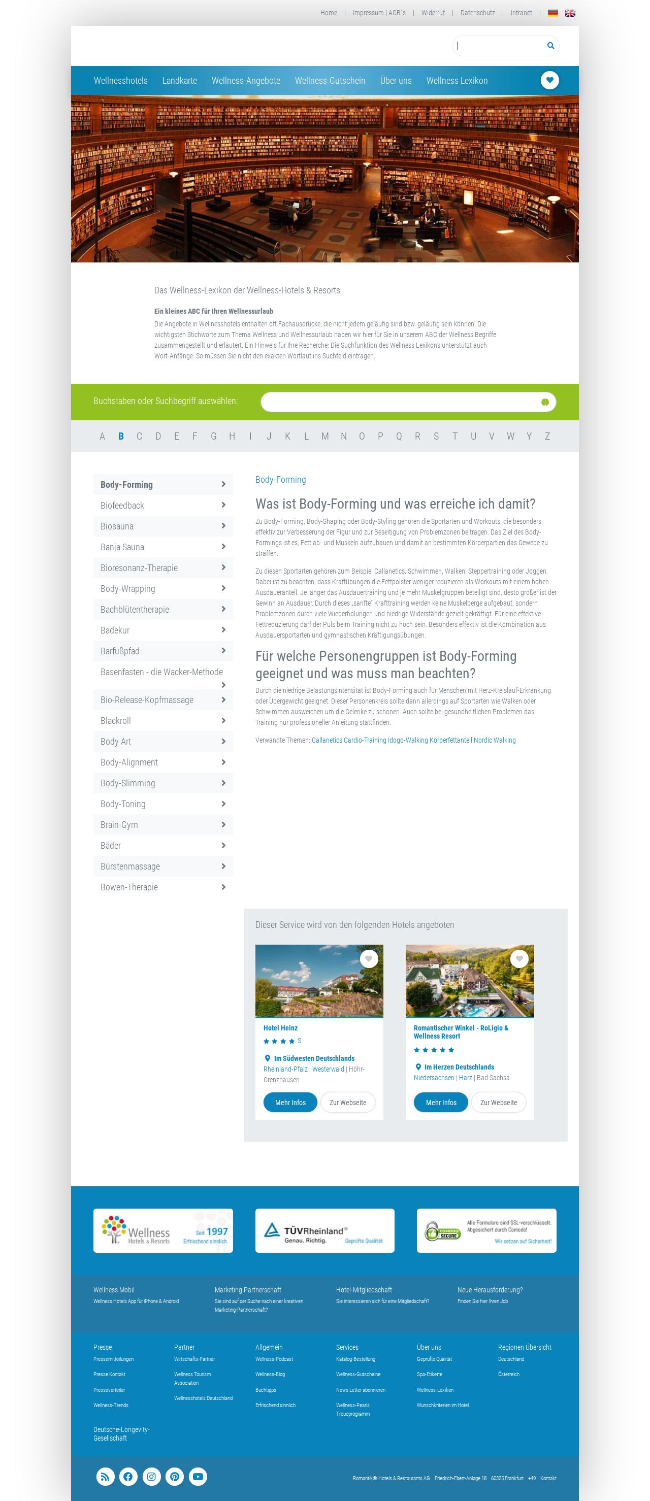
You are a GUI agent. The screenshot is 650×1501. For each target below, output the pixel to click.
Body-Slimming (128, 783)
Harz (465, 1078)
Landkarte (179, 80)
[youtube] (198, 1476)
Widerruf (433, 13)
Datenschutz (478, 13)
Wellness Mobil (114, 1290)
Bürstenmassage (130, 866)
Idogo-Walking (408, 740)
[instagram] (152, 1476)
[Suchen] (551, 46)
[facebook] (128, 1476)
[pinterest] (174, 1476)
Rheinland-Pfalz (286, 1069)
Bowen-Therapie (129, 887)
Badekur (115, 630)
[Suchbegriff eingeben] (497, 46)
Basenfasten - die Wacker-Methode (162, 671)
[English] (570, 13)
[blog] (105, 1476)
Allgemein (269, 1347)
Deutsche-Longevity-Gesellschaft (121, 1433)
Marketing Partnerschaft (248, 1290)
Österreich (508, 1374)
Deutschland (511, 1359)
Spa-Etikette (429, 1374)
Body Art (116, 741)
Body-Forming (127, 484)
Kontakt (548, 1478)
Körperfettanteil (451, 740)
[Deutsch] (553, 13)
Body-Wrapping (128, 588)
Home (328, 13)
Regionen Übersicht (524, 1347)
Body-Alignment (129, 762)
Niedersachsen (434, 1078)
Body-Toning (123, 803)
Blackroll (116, 720)
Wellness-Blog (270, 1374)
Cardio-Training (365, 740)
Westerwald (328, 1069)
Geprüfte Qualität (434, 1359)
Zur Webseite (348, 1102)
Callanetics (327, 740)
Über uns (396, 80)
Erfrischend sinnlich (275, 1405)
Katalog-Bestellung (355, 1359)
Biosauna (117, 526)
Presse (102, 1347)
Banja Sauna (122, 547)
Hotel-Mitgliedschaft (364, 1290)
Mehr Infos (290, 1102)
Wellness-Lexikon (435, 1390)
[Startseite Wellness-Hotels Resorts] (174, 46)
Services (347, 1347)
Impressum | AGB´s (379, 13)
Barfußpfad (120, 651)
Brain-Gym (119, 824)
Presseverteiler (109, 1390)
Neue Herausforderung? (490, 1290)
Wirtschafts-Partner (194, 1359)
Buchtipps (265, 1390)
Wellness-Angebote (246, 80)
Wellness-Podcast (274, 1359)
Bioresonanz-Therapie (139, 567)
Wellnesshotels (121, 80)
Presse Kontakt (109, 1374)
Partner (184, 1347)
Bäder (111, 845)
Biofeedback (122, 505)
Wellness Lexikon (457, 80)
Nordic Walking (495, 740)
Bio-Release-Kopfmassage (147, 699)
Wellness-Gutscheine (358, 1374)
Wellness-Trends (110, 1405)
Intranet (521, 13)
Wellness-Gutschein (330, 80)
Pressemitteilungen (113, 1359)
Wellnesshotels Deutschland (203, 1398)
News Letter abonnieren (360, 1390)
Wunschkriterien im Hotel (443, 1405)
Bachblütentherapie (135, 609)
